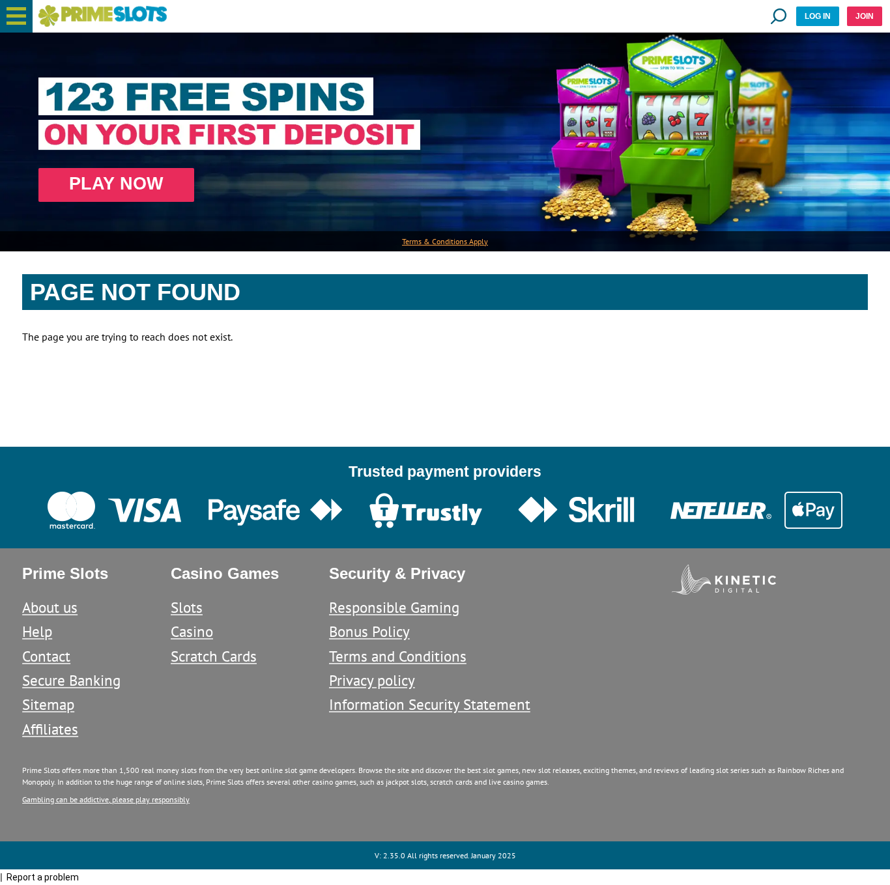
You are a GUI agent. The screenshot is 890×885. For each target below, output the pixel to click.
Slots (187, 607)
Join (864, 16)
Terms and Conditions (398, 656)
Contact (46, 656)
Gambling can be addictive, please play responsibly (106, 799)
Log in (818, 16)
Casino (192, 631)
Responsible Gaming (394, 607)
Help (37, 631)
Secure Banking (71, 680)
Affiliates (50, 729)
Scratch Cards (214, 656)
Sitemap (48, 704)
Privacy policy (372, 680)
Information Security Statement (429, 704)
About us (50, 607)
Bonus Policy (369, 631)
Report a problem (43, 877)
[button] (16, 16)
